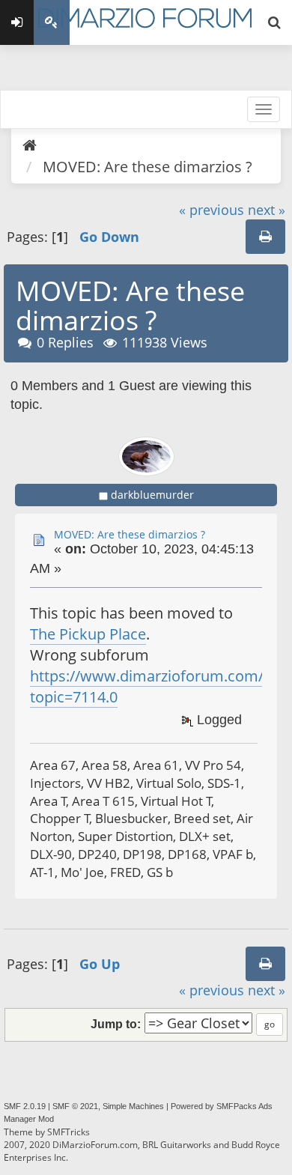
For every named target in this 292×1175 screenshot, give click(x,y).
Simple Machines (133, 1106)
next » (266, 210)
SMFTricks (68, 1132)
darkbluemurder (152, 495)
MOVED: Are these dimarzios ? (129, 534)
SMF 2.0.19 (25, 1106)
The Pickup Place (88, 634)
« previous (211, 210)
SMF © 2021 (75, 1106)
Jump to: (116, 1023)
